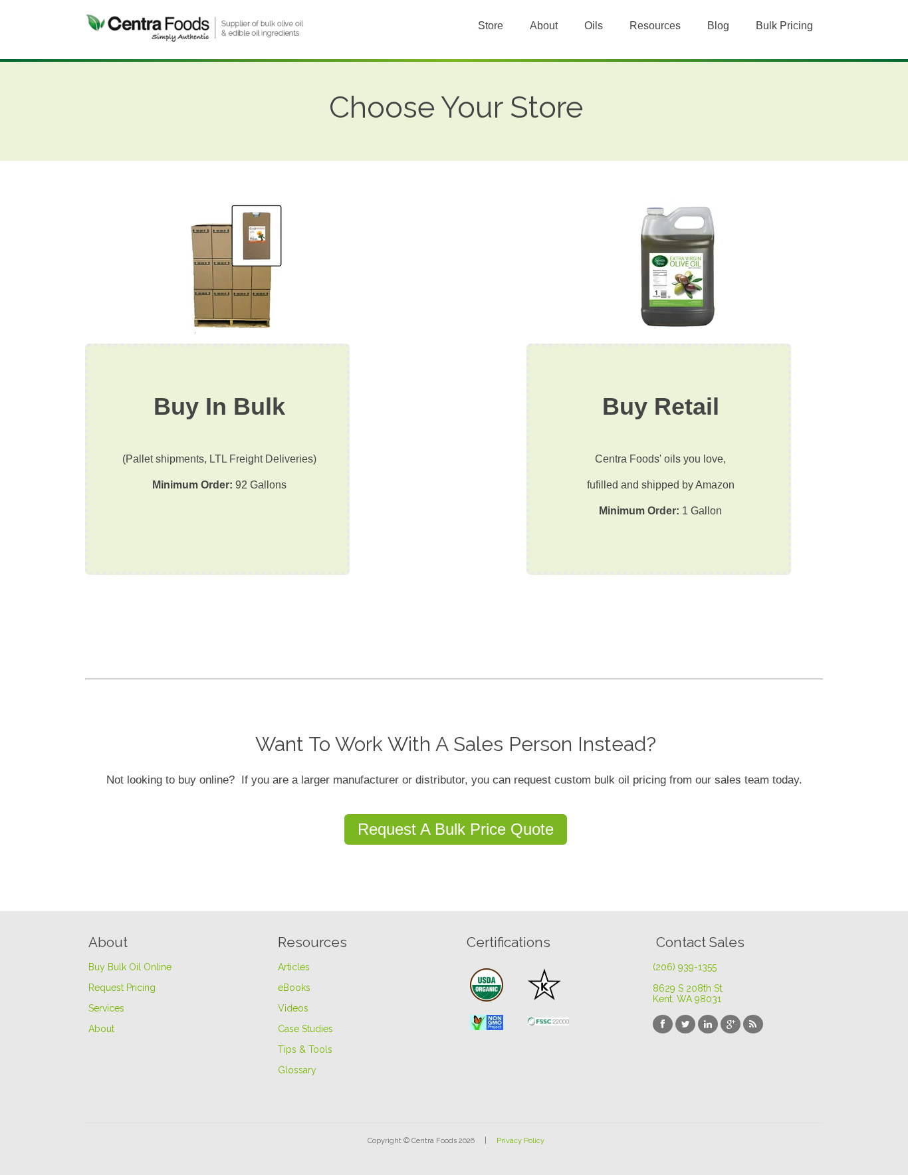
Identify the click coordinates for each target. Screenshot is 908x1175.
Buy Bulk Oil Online (129, 967)
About (101, 1028)
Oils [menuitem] (593, 25)
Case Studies (305, 1028)
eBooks (294, 987)
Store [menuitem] (490, 25)
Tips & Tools (305, 1049)
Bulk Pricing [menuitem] (784, 25)
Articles (294, 967)
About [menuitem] (544, 25)
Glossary (297, 1070)
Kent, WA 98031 (687, 999)
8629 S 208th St (688, 988)
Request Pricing (122, 987)
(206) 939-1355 (685, 967)
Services (106, 1008)
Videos (293, 1008)
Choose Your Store (456, 107)
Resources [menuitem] (655, 25)
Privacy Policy (520, 1140)
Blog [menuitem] (718, 25)
